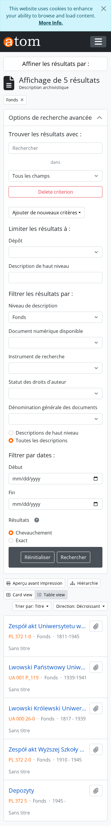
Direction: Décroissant (78, 606)
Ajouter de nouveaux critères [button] (44, 212)
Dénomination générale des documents (53, 407)
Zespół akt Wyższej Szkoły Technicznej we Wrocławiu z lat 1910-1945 (48, 749)
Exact (22, 540)
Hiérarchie (87, 583)
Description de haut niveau (39, 266)
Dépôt (15, 240)
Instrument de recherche (37, 356)
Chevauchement (34, 532)
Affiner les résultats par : (55, 64)
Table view (54, 594)
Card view (22, 594)
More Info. (51, 23)
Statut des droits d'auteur (37, 382)
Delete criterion (55, 192)
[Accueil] (24, 41)
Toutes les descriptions (41, 440)
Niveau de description (33, 305)
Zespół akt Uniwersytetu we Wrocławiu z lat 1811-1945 (48, 626)
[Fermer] (103, 8)
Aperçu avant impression (37, 583)
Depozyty (21, 790)
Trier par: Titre (30, 606)
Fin (12, 492)
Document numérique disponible (46, 331)
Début (15, 467)
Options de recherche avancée (50, 118)
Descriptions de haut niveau (47, 433)
